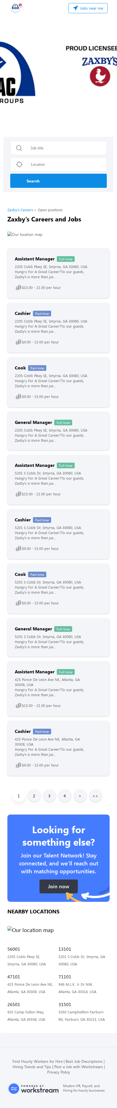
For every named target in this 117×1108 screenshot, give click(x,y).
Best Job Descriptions (84, 1061)
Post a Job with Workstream (78, 1066)
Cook (20, 368)
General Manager (33, 422)
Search (33, 181)
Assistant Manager (35, 259)
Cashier (23, 313)
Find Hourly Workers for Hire (37, 1061)
